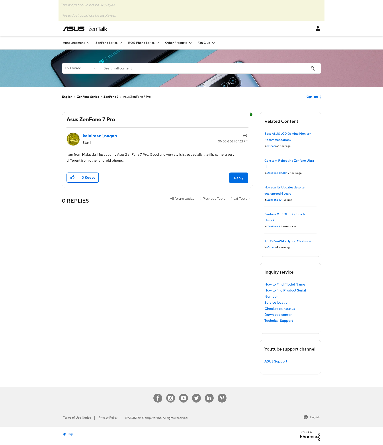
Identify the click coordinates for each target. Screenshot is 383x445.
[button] (72, 177)
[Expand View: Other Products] (190, 43)
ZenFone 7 (111, 97)
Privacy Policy (108, 418)
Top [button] (70, 434)
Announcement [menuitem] (74, 43)
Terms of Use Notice (77, 418)
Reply (238, 178)
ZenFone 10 (274, 199)
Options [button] (312, 97)
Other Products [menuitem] (176, 43)
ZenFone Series (88, 97)
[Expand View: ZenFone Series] (121, 43)
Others (271, 146)
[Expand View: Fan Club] (213, 43)
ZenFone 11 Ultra (277, 173)
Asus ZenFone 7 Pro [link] (137, 97)
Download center (278, 315)
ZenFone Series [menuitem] (106, 43)
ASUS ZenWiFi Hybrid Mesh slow (288, 241)
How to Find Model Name (284, 284)
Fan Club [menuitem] (204, 43)
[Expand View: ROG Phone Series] (158, 43)
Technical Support (278, 320)
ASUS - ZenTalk (85, 28)
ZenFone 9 (273, 226)
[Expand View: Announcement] (88, 43)
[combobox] (210, 68)
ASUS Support (275, 361)
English (67, 97)
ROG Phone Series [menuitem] (141, 43)
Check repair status (279, 309)
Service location (276, 302)
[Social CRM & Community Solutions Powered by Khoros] (310, 435)
